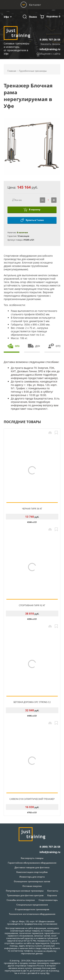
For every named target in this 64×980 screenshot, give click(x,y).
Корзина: (53, 16)
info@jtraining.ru (49, 49)
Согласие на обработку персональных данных (38, 952)
